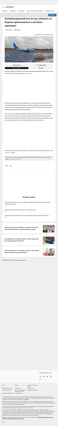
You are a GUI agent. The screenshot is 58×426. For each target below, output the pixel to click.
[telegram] (11, 166)
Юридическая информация (7, 393)
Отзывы (16, 385)
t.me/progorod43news (15, 159)
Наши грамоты (18, 388)
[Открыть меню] (3, 7)
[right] (56, 11)
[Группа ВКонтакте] (17, 65)
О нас (3, 385)
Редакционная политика (32, 390)
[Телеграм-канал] (47, 376)
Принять (52, 15)
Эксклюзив (4, 10)
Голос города (21, 10)
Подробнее (26, 399)
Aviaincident (28, 73)
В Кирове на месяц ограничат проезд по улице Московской (20, 210)
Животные (17, 30)
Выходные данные (18, 393)
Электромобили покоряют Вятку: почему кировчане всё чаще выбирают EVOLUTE (27, 216)
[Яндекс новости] (41, 65)
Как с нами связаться (6, 390)
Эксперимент (13, 10)
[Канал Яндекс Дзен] (17, 68)
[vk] (6, 166)
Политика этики (31, 388)
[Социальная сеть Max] (41, 68)
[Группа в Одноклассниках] (44, 376)
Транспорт (9, 30)
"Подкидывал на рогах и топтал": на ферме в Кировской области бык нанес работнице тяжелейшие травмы (28, 204)
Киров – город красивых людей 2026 (35, 10)
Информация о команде (7, 388)
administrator (49, 34)
